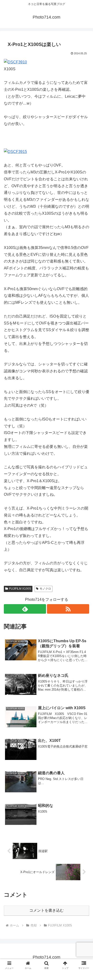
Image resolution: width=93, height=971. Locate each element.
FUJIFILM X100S (20, 588)
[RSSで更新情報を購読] (68, 609)
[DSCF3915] (15, 151)
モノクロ (45, 588)
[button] (83, 718)
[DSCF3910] (15, 62)
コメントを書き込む (46, 910)
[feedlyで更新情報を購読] (25, 609)
